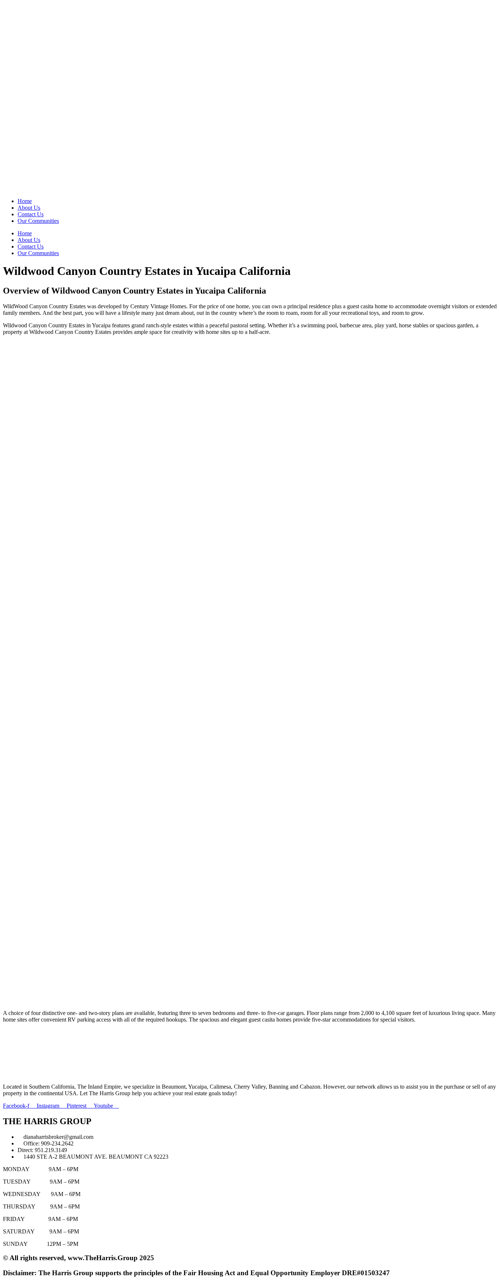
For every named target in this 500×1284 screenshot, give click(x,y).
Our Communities (38, 221)
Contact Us (31, 214)
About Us (29, 208)
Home (25, 201)
